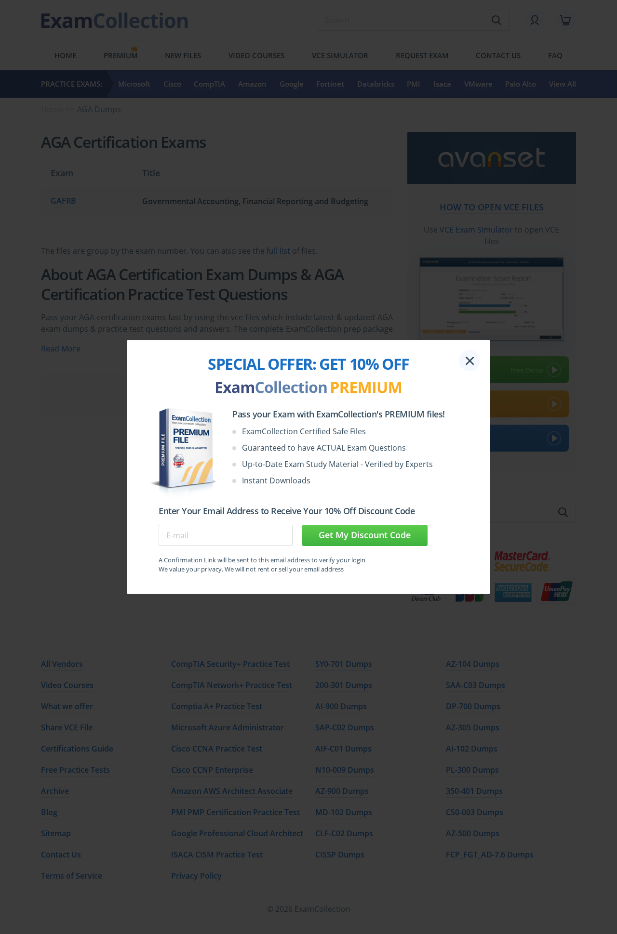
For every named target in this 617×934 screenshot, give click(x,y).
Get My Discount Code (365, 535)
